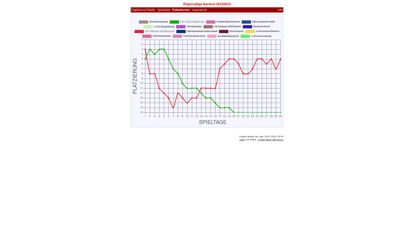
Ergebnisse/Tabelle (143, 9)
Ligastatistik (199, 9)
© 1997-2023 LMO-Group (270, 140)
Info (280, 9)
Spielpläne (163, 9)
